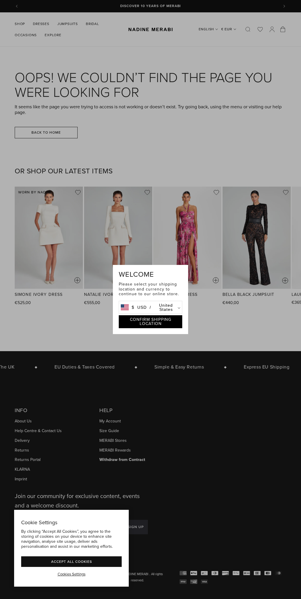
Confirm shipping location (150, 321)
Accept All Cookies (71, 561)
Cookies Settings (72, 574)
